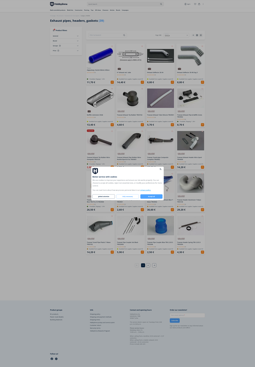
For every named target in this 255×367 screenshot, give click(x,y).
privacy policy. (145, 190)
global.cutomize (103, 196)
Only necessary (127, 196)
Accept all (151, 196)
